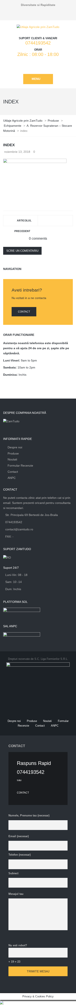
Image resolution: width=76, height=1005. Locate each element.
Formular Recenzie (20, 465)
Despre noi (15, 447)
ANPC (12, 478)
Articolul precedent (23, 222)
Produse (13, 453)
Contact (24, 311)
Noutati (12, 459)
